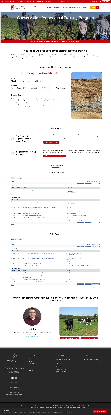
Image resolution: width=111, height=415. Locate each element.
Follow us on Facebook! (89, 338)
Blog (30, 368)
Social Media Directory (62, 371)
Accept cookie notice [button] (100, 411)
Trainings (64, 41)
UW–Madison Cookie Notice (69, 412)
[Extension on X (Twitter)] (16, 379)
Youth (68, 1)
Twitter (68, 359)
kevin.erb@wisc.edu (32, 337)
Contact (58, 367)
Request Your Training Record (56, 156)
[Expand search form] (97, 7)
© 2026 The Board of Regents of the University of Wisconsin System (73, 406)
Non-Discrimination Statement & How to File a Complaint (49, 407)
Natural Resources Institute (25, 6)
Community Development (14, 385)
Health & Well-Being (14, 387)
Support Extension (106, 1)
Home (30, 359)
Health (55, 1)
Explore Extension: (21, 1)
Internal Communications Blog (92, 361)
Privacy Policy (29, 407)
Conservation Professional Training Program (45, 41)
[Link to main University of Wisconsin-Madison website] (14, 363)
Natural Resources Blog (62, 369)
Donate (93, 7)
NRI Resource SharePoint (91, 359)
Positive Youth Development (14, 394)
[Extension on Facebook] (12, 379)
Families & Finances (14, 390)
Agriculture (14, 383)
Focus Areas (48, 7)
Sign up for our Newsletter (69, 338)
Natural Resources (14, 392)
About (78, 41)
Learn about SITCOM (51, 142)
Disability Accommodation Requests (75, 407)
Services (71, 41)
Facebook (61, 359)
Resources (64, 7)
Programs (56, 7)
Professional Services (74, 7)
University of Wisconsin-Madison (7, 1)
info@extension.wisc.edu (47, 406)
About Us (85, 7)
